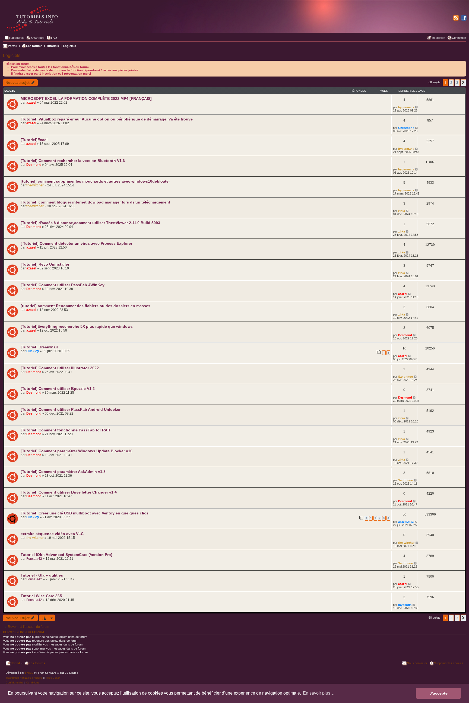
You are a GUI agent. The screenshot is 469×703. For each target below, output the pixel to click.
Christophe (406, 127)
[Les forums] (32, 17)
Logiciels (11, 55)
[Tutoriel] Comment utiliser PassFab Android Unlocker (71, 409)
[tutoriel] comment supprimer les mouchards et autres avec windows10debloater (95, 181)
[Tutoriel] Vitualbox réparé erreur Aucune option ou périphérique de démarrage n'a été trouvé (107, 119)
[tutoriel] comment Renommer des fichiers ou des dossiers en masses (85, 306)
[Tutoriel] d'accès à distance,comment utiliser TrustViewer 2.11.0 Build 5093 (90, 223)
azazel (31, 102)
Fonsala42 (34, 559)
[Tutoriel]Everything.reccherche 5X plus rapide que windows (77, 326)
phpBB (29, 672)
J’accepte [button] (439, 693)
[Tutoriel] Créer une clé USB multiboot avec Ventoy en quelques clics (84, 513)
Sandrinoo (405, 376)
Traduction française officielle (24, 677)
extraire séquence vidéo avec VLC (52, 534)
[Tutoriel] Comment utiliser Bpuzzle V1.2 (58, 388)
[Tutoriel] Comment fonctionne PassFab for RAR (65, 430)
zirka (401, 210)
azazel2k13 (406, 521)
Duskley (32, 351)
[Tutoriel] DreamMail (39, 347)
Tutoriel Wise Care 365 (41, 596)
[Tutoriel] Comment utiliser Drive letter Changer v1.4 (69, 492)
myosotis (404, 604)
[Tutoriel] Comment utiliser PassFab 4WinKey (62, 285)
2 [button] (451, 82)
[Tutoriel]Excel (34, 140)
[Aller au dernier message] (417, 107)
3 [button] (457, 82)
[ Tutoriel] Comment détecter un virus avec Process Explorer (76, 243)
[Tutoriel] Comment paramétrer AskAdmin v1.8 (63, 471)
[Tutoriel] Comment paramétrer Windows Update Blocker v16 (76, 451)
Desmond (33, 165)
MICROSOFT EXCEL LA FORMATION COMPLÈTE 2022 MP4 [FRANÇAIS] (86, 98)
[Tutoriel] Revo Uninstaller (45, 264)
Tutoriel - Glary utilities (42, 575)
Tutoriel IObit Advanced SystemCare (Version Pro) (66, 554)
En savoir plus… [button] (319, 693)
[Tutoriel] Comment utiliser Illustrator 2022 (60, 368)
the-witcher (35, 185)
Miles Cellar (53, 677)
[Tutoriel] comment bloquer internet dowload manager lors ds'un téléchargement (95, 202)
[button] (463, 82)
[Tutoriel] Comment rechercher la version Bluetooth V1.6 (73, 160)
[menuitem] (35, 37)
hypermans (406, 107)
